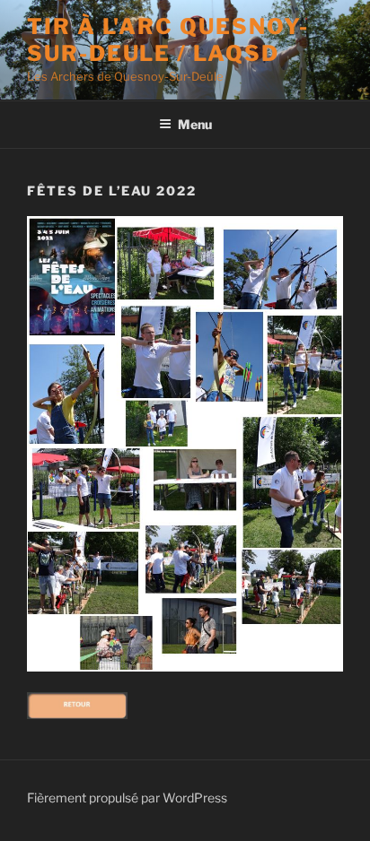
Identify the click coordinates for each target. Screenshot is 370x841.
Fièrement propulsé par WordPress (127, 797)
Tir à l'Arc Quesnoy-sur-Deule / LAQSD (168, 39)
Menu (195, 124)
